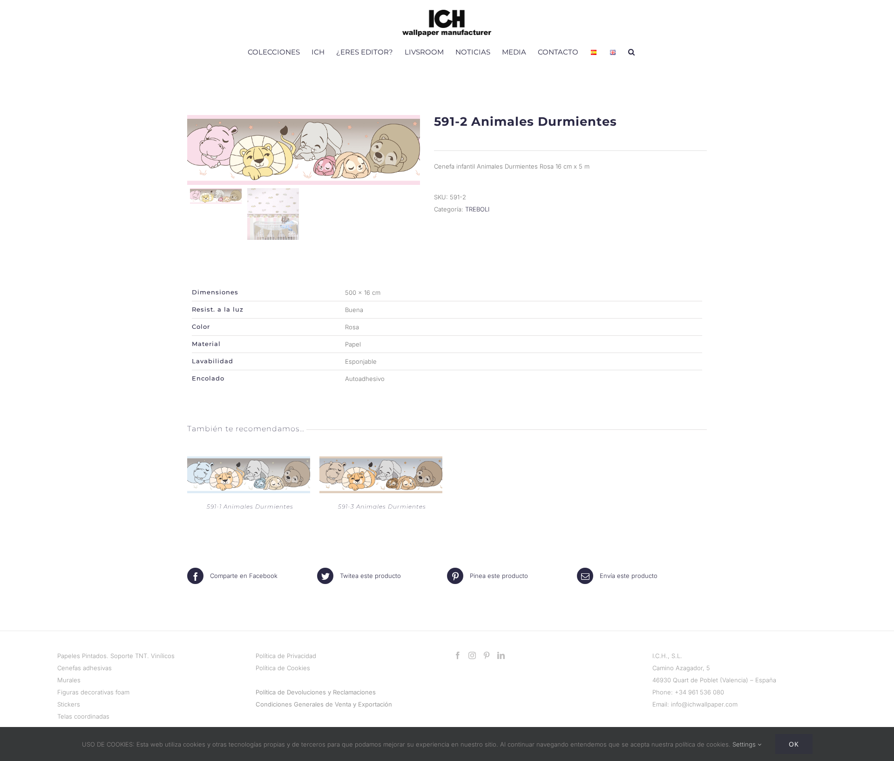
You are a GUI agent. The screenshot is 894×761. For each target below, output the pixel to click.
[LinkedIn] (501, 655)
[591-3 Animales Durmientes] (380, 462)
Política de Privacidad (286, 655)
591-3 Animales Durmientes (382, 506)
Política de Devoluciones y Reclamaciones (316, 692)
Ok (794, 744)
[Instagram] (472, 655)
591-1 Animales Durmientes (250, 506)
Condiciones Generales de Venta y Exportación (324, 704)
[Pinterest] (486, 655)
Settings (745, 744)
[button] (631, 51)
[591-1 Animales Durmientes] (248, 462)
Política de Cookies (283, 668)
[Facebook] (457, 655)
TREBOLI (477, 209)
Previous (196, 150)
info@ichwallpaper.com (704, 704)
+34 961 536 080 (699, 692)
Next (411, 150)
